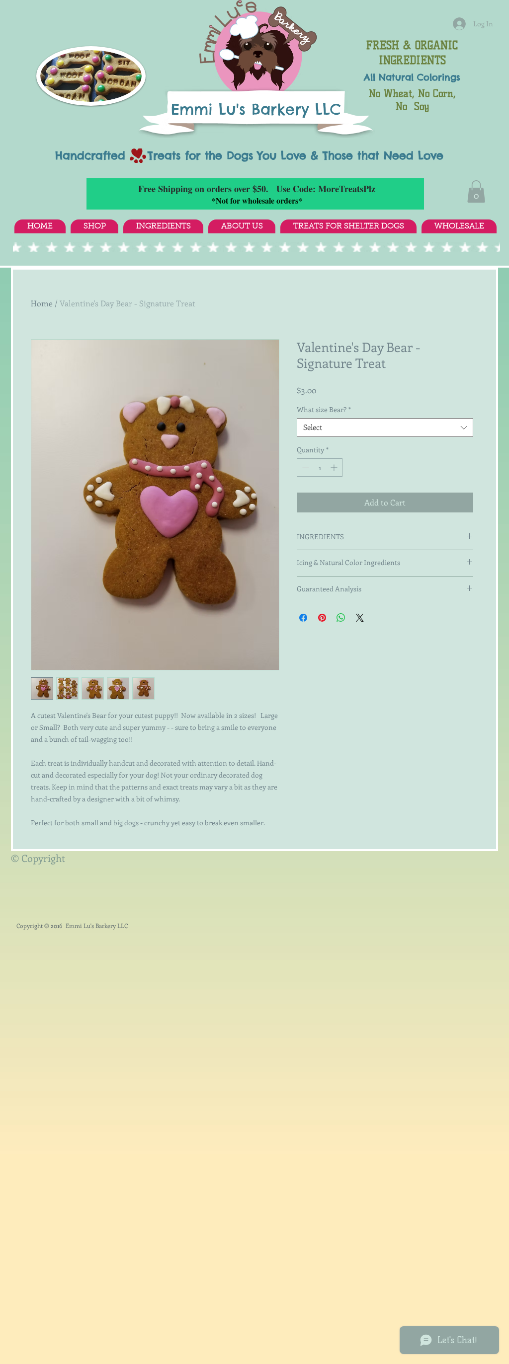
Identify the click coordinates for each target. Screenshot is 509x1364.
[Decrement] (304, 467)
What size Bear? (324, 409)
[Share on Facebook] (303, 618)
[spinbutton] (320, 467)
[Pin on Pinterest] (322, 618)
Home (42, 303)
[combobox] (385, 427)
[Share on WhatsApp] (341, 618)
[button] (476, 191)
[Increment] (335, 467)
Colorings (438, 77)
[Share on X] (360, 618)
